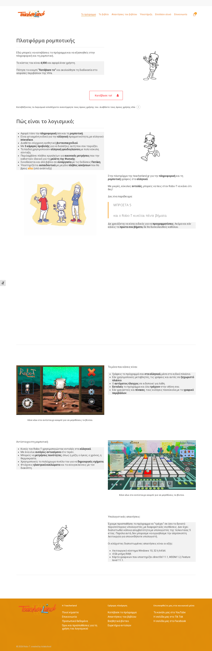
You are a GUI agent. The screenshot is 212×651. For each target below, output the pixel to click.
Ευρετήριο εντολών (119, 625)
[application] (106, 290)
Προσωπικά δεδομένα (75, 621)
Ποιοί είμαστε (70, 612)
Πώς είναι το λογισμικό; (45, 121)
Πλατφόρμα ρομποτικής (45, 40)
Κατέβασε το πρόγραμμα (122, 612)
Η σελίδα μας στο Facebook (170, 621)
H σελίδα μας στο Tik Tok (168, 616)
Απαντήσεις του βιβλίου (122, 616)
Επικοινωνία (69, 616)
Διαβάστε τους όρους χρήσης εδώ (117, 107)
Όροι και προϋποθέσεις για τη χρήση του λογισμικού (79, 627)
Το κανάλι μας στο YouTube (170, 612)
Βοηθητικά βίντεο (118, 621)
